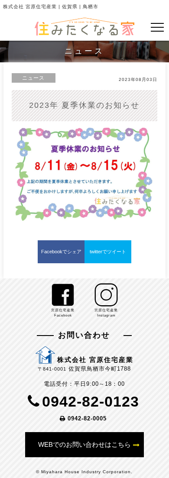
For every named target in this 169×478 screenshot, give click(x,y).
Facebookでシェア (61, 251)
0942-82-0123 (90, 401)
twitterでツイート (108, 251)
